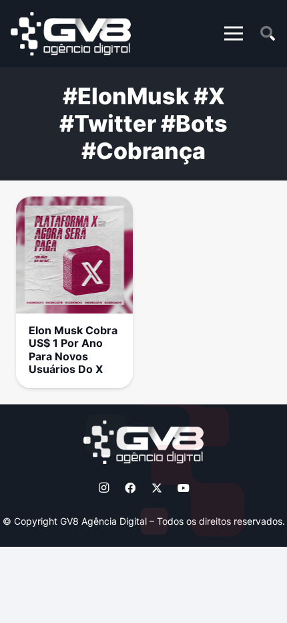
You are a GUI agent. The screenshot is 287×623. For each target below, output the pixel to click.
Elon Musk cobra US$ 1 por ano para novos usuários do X (73, 350)
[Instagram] (103, 488)
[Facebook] (130, 488)
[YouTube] (183, 488)
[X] (157, 488)
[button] (234, 33)
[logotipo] (71, 33)
